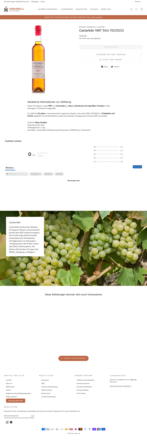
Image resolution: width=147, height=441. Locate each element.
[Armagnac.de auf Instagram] (7, 422)
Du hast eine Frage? (111, 60)
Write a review (137, 167)
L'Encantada (81, 393)
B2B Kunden (10, 387)
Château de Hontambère (85, 380)
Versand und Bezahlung (49, 387)
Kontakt (8, 380)
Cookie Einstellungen (48, 397)
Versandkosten (95, 38)
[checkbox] (59, 174)
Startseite (82, 27)
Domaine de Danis (83, 383)
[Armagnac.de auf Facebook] (11, 422)
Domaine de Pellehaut (84, 387)
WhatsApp (35, 2)
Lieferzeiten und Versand (111, 54)
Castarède (100, 27)
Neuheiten (81, 9)
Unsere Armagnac (48, 9)
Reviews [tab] (10, 167)
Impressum (45, 380)
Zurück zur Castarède (75, 358)
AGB (43, 383)
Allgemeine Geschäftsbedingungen (18, 393)
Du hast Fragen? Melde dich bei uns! (16, 2)
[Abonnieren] (32, 415)
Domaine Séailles (82, 390)
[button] (108, 147)
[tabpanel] (73, 187)
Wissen (94, 9)
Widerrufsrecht (11, 397)
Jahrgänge (67, 9)
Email (43, 2)
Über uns (106, 9)
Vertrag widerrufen (15, 401)
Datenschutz (45, 393)
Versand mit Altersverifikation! (120, 386)
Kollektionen (91, 27)
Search (8, 390)
